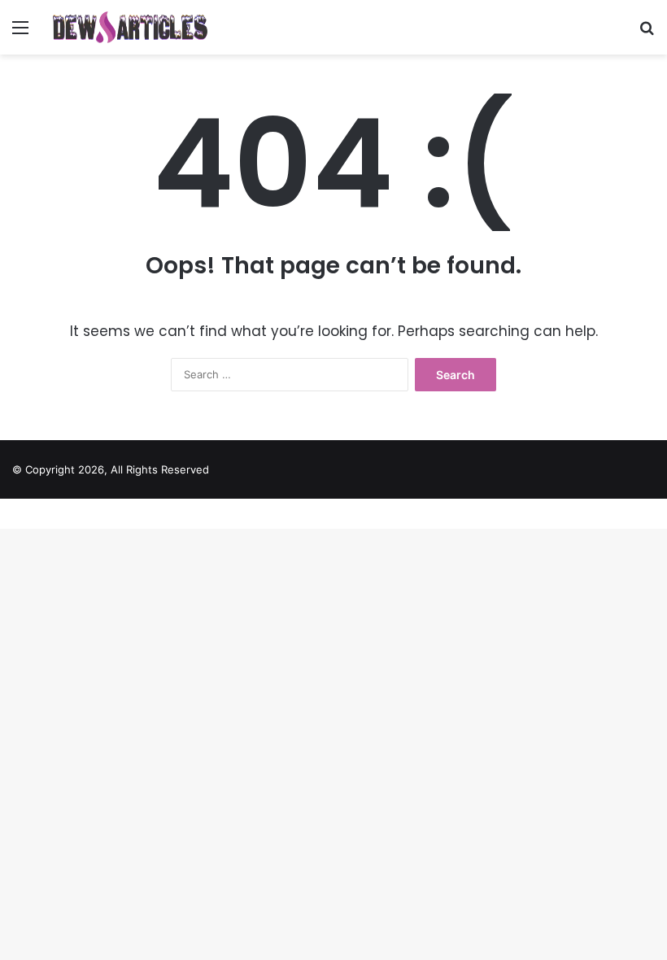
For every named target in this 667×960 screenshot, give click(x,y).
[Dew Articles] (130, 27)
